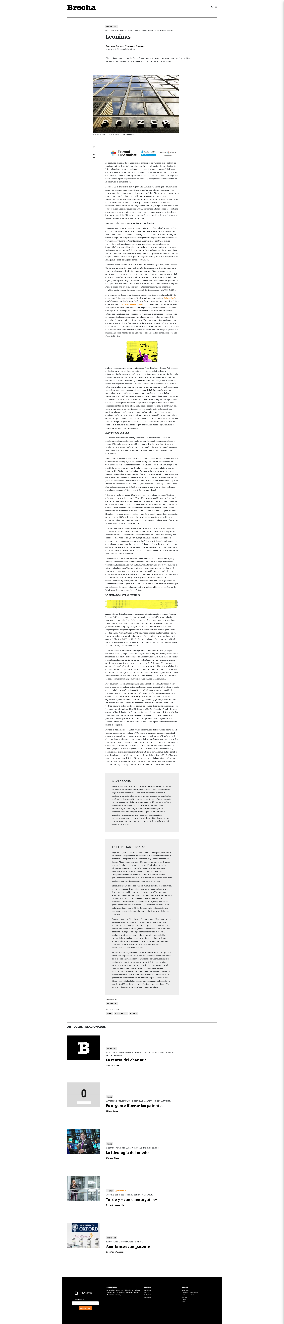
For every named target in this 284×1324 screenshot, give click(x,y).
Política (110, 1191)
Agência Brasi (169, 298)
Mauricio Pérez (113, 1065)
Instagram (147, 1295)
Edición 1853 (111, 1049)
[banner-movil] (142, 351)
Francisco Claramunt (135, 46)
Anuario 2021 (111, 26)
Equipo (184, 1297)
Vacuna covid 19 (121, 1014)
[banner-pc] (142, 604)
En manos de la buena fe (131, 304)
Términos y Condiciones (190, 1292)
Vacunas (133, 1014)
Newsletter (148, 1297)
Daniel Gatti (112, 1158)
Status (184, 1302)
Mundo (109, 1097)
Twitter (146, 1292)
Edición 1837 (111, 1238)
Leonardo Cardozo (115, 46)
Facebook (147, 1290)
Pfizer (109, 1014)
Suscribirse (185, 1290)
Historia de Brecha (188, 1295)
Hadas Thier (112, 1111)
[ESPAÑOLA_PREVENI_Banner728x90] (142, 153)
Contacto (185, 1299)
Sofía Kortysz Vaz (115, 1205)
